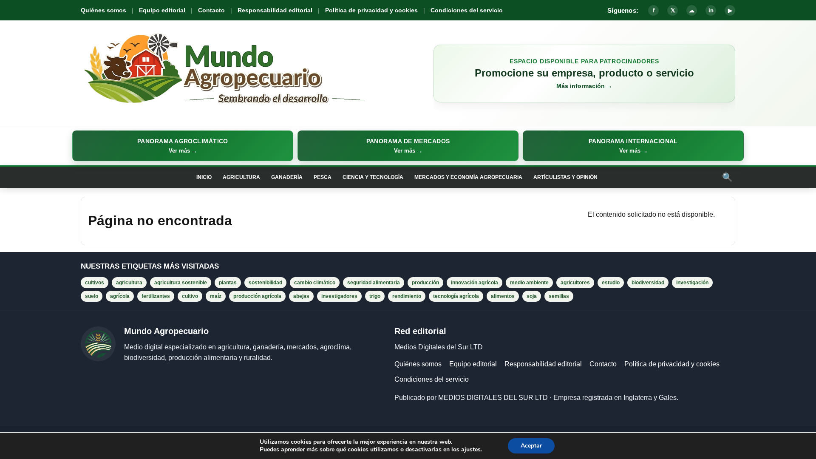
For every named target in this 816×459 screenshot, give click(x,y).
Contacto (211, 10)
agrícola (120, 296)
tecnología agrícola (456, 296)
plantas (228, 283)
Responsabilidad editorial (275, 10)
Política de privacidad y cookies (371, 10)
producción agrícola (257, 296)
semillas (559, 296)
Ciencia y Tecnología (373, 177)
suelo (91, 296)
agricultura (129, 283)
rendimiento (406, 296)
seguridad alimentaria (373, 283)
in (711, 10)
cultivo (190, 296)
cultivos (94, 283)
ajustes (471, 449)
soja (532, 296)
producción (425, 283)
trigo (374, 296)
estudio (611, 283)
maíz (215, 296)
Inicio (204, 177)
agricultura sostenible (180, 283)
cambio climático (314, 283)
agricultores (575, 283)
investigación (692, 283)
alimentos (503, 296)
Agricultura (241, 177)
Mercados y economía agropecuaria (468, 177)
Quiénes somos (103, 10)
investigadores (339, 296)
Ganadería (287, 177)
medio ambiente (529, 283)
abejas (301, 296)
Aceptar (531, 446)
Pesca (323, 177)
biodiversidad (648, 283)
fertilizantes (156, 296)
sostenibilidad (265, 283)
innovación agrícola (474, 283)
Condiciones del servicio (467, 10)
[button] (182, 145)
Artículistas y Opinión (565, 177)
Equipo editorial (162, 10)
